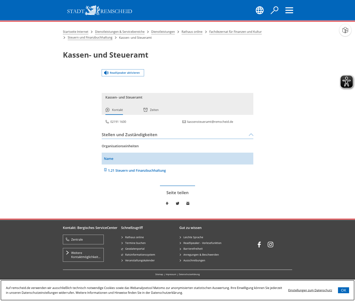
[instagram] (270, 244)
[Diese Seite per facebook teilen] (167, 203)
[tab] (114, 111)
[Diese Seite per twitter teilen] (177, 203)
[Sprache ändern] (259, 10)
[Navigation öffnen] (289, 10)
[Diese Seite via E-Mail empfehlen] (187, 203)
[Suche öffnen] (274, 10)
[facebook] (259, 244)
